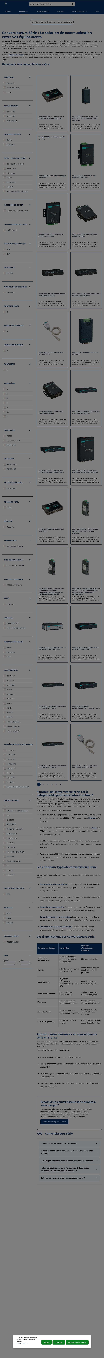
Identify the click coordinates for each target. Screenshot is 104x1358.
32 (8, 417)
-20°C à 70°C (11, 759)
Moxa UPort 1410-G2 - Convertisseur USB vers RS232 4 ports (86, 412)
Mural (9, 918)
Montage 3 (9, 267)
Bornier (9, 140)
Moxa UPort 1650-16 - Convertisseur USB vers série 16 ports (52, 766)
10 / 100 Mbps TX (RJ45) (15, 164)
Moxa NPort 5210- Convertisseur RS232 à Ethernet (84, 235)
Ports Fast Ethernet (13, 325)
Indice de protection (14, 888)
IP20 (8, 894)
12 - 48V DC (11, 685)
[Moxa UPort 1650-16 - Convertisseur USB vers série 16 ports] (52, 744)
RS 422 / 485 (11, 445)
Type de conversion (13, 560)
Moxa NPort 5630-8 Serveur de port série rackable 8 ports (52, 294)
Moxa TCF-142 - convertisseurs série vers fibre (52, 176)
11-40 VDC (11, 681)
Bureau (9, 913)
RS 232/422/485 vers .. (13, 482)
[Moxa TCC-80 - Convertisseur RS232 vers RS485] (86, 331)
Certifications (11, 800)
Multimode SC (12, 230)
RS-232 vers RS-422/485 (15, 566)
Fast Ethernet (11, 168)
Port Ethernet (11, 182)
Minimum (9, 961)
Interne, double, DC (14, 722)
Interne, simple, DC (13, 731)
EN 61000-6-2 (12, 834)
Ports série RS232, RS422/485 (17, 191)
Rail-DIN (10, 273)
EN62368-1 (11, 847)
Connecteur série (12, 134)
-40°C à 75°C (11, 764)
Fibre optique (11, 173)
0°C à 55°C (10, 773)
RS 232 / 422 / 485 (13, 441)
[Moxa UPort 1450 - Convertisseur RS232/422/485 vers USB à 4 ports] (52, 449)
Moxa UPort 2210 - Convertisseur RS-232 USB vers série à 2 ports (52, 648)
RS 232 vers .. (10, 458)
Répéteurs (10, 604)
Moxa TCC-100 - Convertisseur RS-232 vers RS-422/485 (51, 235)
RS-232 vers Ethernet (14, 585)
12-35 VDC (11, 699)
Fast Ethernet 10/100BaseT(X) (17, 211)
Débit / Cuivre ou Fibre (14, 158)
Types (6, 598)
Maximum (24, 961)
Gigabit (9, 178)
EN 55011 (10, 820)
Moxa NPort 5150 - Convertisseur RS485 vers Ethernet (51, 412)
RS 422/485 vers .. (11, 502)
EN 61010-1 (11, 843)
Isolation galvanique (15, 243)
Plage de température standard (18, 787)
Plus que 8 (10, 293)
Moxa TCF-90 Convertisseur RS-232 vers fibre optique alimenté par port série (85, 118)
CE (8, 806)
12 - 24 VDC (11, 112)
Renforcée (10, 527)
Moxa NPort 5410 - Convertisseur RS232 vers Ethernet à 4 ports (51, 118)
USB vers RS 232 (13, 623)
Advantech (10, 83)
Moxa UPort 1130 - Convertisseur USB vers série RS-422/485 (84, 766)
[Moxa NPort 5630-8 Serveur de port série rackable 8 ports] (52, 272)
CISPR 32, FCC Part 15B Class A (17, 811)
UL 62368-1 (11, 875)
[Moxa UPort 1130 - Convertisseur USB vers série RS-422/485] (86, 744)
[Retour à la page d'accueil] (14, 4)
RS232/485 (11, 652)
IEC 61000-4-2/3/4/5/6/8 (16, 852)
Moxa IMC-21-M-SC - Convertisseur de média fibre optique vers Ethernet (85, 531)
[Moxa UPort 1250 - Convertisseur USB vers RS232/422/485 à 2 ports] (86, 449)
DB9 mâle (10, 145)
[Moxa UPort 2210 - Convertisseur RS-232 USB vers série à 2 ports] (52, 626)
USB (8, 657)
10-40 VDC (11, 676)
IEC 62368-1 (11, 856)
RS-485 (9, 647)
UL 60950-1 (11, 870)
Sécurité (8, 521)
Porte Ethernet (11, 306)
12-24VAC (10, 694)
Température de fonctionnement (18, 744)
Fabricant (9, 77)
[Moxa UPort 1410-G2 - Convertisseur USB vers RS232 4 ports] (86, 390)
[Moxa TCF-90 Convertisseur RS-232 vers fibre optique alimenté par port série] (86, 95)
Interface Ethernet (13, 205)
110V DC (10, 713)
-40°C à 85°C (11, 768)
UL (8, 866)
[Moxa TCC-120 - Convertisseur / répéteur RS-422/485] (86, 154)
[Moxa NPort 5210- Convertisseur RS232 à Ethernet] (86, 213)
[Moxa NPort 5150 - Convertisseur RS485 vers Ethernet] (52, 390)
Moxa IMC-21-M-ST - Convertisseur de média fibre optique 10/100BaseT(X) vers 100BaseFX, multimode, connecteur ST (51, 591)
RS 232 (9, 436)
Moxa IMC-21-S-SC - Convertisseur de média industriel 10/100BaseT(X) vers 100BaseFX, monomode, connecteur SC (86, 591)
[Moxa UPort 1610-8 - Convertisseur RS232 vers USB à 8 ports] (86, 626)
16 (8, 412)
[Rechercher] (73, 4)
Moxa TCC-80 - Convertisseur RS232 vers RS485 (85, 353)
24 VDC (9, 703)
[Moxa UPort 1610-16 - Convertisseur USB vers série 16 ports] (52, 685)
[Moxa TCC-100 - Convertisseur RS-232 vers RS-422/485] (52, 213)
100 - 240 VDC (12, 121)
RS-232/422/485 (13, 942)
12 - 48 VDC (11, 116)
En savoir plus (22, 1343)
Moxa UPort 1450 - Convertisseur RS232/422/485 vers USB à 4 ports (51, 471)
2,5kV (9, 249)
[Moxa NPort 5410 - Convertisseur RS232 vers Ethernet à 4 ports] (52, 95)
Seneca (9, 92)
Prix (6, 955)
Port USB (10, 187)
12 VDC (9, 690)
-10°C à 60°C (11, 750)
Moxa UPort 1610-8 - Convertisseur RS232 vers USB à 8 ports (85, 648)
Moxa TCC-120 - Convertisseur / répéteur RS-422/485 (84, 176)
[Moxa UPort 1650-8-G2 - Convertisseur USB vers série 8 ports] (86, 685)
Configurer (58, 1342)
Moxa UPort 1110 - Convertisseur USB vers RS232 (51, 353)
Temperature (10, 540)
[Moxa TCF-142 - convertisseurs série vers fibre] (52, 154)
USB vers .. (8, 618)
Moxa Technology (13, 88)
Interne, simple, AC (13, 726)
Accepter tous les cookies (77, 1342)
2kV (8, 254)
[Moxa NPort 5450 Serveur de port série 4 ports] (52, 508)
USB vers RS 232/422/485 (16, 628)
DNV (8, 815)
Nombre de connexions (15, 287)
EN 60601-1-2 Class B (14, 829)
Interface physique (13, 642)
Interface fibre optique (15, 224)
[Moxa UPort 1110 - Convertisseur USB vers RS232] (52, 331)
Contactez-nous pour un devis (54, 1122)
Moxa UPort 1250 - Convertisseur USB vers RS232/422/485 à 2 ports (85, 471)
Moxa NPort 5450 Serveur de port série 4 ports (51, 530)
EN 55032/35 (11, 824)
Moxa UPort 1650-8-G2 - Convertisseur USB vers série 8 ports (86, 707)
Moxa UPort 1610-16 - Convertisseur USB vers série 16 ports (52, 707)
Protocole (9, 430)
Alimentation (11, 106)
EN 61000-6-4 (12, 838)
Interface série (11, 936)
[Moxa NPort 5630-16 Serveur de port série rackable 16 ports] (86, 272)
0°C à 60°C (10, 782)
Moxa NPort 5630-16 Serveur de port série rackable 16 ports (86, 294)
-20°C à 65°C (11, 755)
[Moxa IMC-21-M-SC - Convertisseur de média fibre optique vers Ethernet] (86, 508)
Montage (8, 908)
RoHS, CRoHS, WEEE (14, 861)
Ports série (9, 364)
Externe (9, 717)
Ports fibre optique (13, 345)
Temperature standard (15, 546)
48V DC (9, 708)
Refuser (46, 1342)
